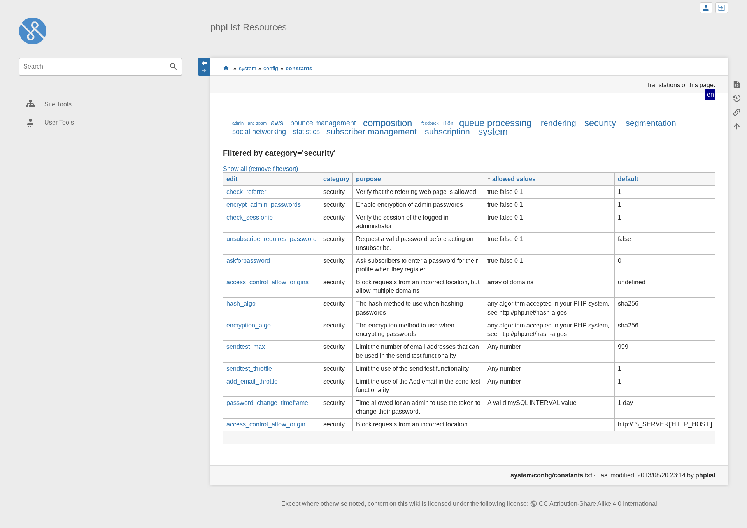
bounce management (323, 123)
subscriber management (371, 131)
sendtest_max (245, 346)
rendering (558, 122)
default (628, 179)
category (336, 179)
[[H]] (32, 30)
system (247, 68)
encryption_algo (248, 325)
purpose (368, 179)
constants (299, 68)
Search (173, 66)
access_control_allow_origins (267, 282)
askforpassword (248, 260)
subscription (447, 131)
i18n (448, 123)
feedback (430, 123)
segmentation (651, 122)
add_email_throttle (252, 381)
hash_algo (241, 303)
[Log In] (721, 7)
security (600, 123)
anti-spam (257, 123)
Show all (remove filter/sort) (260, 168)
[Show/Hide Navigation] (204, 67)
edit (231, 179)
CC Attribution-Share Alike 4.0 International (598, 503)
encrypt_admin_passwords (263, 204)
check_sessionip (249, 217)
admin (238, 123)
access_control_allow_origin (265, 424)
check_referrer (246, 191)
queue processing (495, 123)
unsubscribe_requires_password (271, 239)
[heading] (100, 104)
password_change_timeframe (267, 403)
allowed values (514, 179)
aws (277, 123)
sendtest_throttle (249, 368)
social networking (259, 132)
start (226, 68)
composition (387, 123)
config (270, 68)
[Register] (706, 7)
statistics (306, 132)
